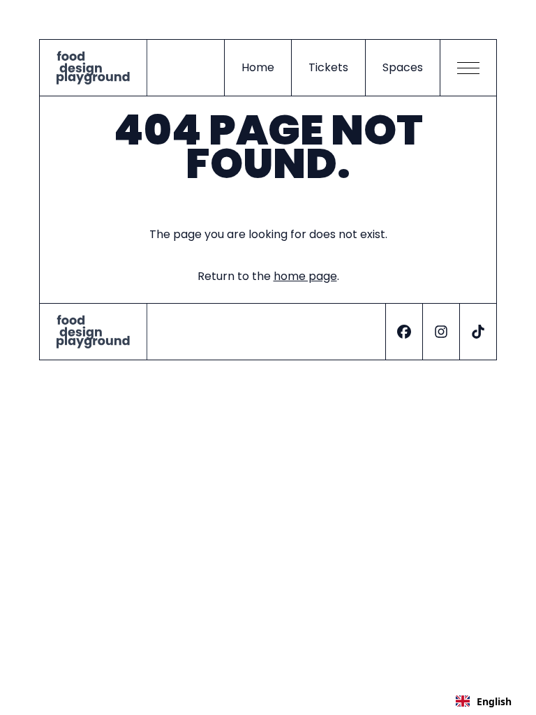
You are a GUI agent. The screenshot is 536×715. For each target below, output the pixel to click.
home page (305, 276)
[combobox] (483, 701)
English (494, 701)
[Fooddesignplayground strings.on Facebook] (403, 332)
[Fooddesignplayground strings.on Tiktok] (477, 332)
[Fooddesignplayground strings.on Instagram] (440, 332)
